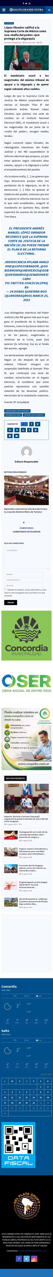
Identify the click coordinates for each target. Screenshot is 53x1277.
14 (34, 1097)
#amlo (44, 262)
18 (12, 1103)
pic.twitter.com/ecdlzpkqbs (26, 285)
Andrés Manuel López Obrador (17, 411)
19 (20, 1103)
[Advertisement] (26, 943)
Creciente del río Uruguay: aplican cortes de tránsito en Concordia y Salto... (32, 868)
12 (20, 1097)
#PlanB (32, 262)
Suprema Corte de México (34, 415)
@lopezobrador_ (26, 266)
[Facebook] (19, 1259)
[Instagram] (34, 1259)
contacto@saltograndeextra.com (32, 1250)
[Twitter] (26, 1259)
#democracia (15, 262)
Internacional (9, 23)
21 (34, 1103)
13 (27, 1097)
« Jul (3, 1117)
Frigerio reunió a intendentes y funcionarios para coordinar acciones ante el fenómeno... (33, 851)
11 (12, 1097)
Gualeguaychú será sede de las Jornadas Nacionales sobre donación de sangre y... (33, 834)
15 (41, 1097)
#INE (8, 266)
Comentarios (26, 528)
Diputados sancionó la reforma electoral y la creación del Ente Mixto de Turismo (25, 510)
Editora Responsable (14, 42)
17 (5, 1103)
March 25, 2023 (36, 297)
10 (5, 1097)
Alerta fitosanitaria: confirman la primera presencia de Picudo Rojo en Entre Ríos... (33, 901)
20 (27, 1103)
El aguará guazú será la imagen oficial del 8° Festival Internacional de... (33, 885)
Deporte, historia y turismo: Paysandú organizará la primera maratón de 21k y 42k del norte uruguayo (26, 819)
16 (48, 1097)
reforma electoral (13, 415)
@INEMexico (29, 270)
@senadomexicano (35, 276)
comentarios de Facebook (26, 531)
